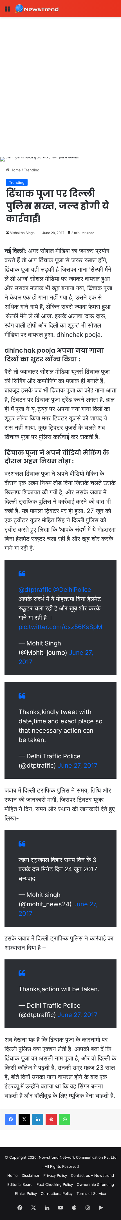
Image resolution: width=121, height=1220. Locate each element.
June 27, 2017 (78, 765)
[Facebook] (10, 1119)
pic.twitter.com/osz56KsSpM (60, 626)
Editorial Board (20, 1184)
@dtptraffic (35, 589)
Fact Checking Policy (55, 1184)
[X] (24, 1119)
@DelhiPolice (72, 589)
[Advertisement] (60, 80)
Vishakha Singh (22, 233)
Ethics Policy (26, 1193)
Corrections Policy (57, 1193)
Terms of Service (91, 1193)
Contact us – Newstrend (92, 1175)
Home (15, 170)
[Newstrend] (36, 8)
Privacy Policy (55, 1175)
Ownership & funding (95, 1184)
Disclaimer (30, 1175)
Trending (31, 170)
